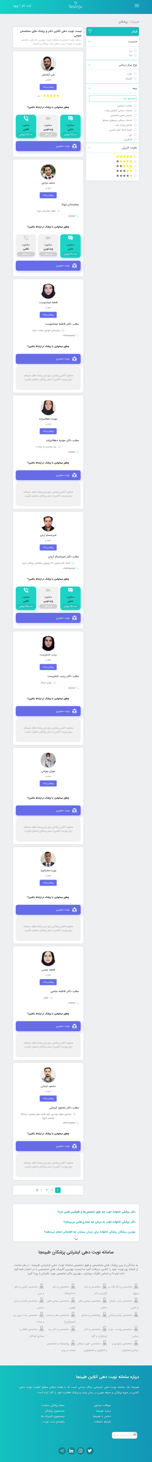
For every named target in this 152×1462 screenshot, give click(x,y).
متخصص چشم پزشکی (120, 1315)
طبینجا (135, 21)
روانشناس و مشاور (91, 1315)
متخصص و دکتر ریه (58, 1329)
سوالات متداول (102, 1405)
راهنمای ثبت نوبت (54, 1421)
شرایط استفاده (102, 1421)
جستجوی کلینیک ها (53, 1416)
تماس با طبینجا (102, 1416)
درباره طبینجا (103, 1411)
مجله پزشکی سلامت (53, 1405)
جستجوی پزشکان (54, 1411)
